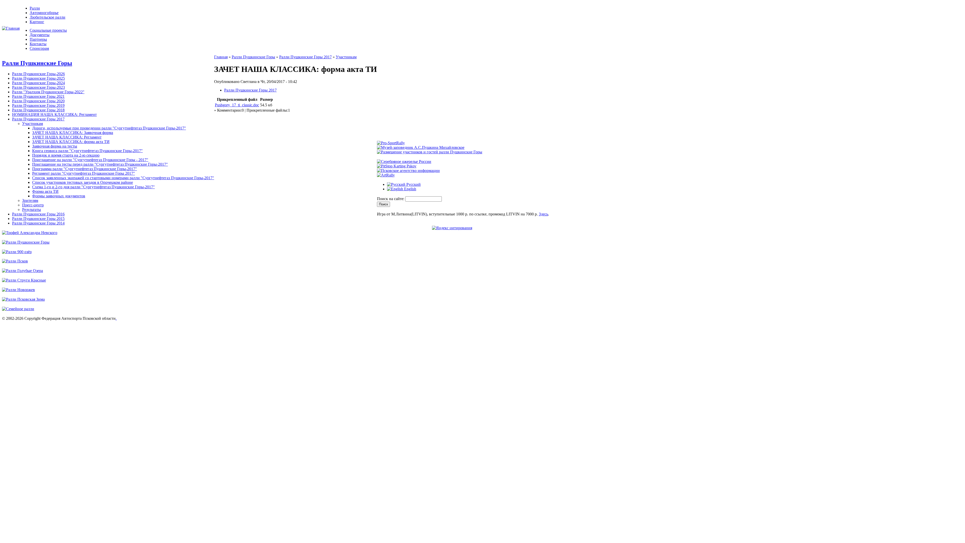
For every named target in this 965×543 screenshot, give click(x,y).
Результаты (31, 209)
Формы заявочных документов (58, 196)
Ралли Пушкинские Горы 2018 (38, 110)
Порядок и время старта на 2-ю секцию (66, 155)
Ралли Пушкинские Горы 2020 (38, 101)
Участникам (32, 123)
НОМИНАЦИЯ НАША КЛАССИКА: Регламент (54, 114)
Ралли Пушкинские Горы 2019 (38, 105)
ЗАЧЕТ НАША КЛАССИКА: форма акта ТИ (71, 142)
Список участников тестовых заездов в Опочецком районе (82, 182)
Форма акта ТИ (45, 191)
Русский (413, 184)
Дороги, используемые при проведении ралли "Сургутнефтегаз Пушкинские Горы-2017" (109, 128)
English (409, 189)
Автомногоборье (44, 13)
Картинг (37, 22)
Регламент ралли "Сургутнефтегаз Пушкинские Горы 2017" (83, 173)
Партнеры (38, 39)
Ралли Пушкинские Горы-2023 (38, 87)
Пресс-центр (33, 205)
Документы (40, 35)
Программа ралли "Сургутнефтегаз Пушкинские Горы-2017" (84, 169)
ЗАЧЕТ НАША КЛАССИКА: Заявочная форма (72, 132)
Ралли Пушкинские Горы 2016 (38, 214)
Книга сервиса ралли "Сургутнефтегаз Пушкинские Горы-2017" (87, 151)
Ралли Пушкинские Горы (37, 63)
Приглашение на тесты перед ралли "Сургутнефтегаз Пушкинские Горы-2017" (100, 164)
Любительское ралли (47, 17)
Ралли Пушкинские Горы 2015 (38, 218)
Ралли (35, 8)
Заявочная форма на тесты (54, 146)
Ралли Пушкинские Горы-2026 (38, 74)
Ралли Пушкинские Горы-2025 (38, 78)
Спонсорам (39, 48)
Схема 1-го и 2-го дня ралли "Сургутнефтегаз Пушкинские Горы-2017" (93, 187)
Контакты (38, 44)
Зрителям (30, 200)
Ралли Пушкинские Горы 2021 (38, 96)
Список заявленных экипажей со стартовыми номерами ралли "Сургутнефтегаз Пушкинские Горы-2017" (123, 178)
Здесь (543, 214)
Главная (221, 57)
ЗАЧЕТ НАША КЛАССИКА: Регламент (67, 137)
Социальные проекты (48, 30)
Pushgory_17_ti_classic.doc (237, 105)
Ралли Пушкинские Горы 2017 (38, 119)
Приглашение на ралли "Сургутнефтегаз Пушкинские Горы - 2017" (90, 160)
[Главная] (11, 28)
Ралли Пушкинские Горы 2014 (38, 223)
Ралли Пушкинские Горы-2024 (38, 83)
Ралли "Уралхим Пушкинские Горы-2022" (48, 92)
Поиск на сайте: (391, 199)
